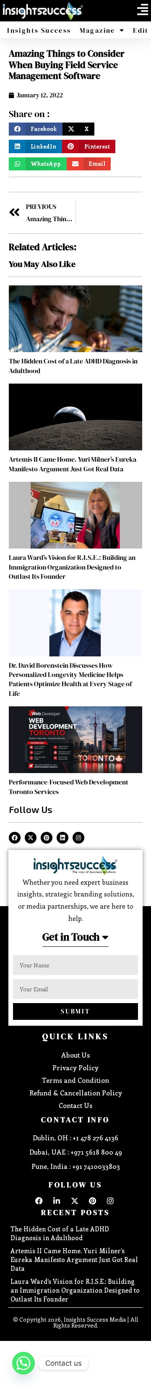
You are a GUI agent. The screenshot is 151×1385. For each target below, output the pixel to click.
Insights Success (39, 30)
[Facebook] (15, 838)
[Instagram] (78, 838)
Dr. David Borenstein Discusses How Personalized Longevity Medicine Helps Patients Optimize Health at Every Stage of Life (70, 679)
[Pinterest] (46, 838)
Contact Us (75, 1105)
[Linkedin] (62, 838)
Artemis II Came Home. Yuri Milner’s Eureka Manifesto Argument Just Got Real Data (72, 464)
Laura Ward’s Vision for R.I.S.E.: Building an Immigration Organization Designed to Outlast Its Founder (72, 567)
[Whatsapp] (23, 1363)
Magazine (97, 30)
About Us (75, 1055)
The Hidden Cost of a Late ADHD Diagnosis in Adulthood (59, 1233)
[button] (142, 9)
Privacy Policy (75, 1067)
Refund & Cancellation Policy (75, 1092)
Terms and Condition (75, 1080)
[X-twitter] (30, 838)
